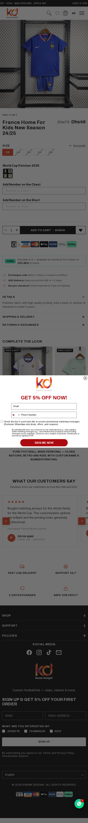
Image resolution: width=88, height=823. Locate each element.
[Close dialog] (85, 378)
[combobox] (15, 415)
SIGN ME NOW (44, 442)
